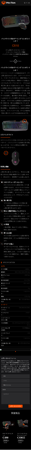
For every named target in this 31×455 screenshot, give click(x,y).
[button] (4, 432)
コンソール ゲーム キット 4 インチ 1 (22, 434)
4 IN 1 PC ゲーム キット (8, 434)
